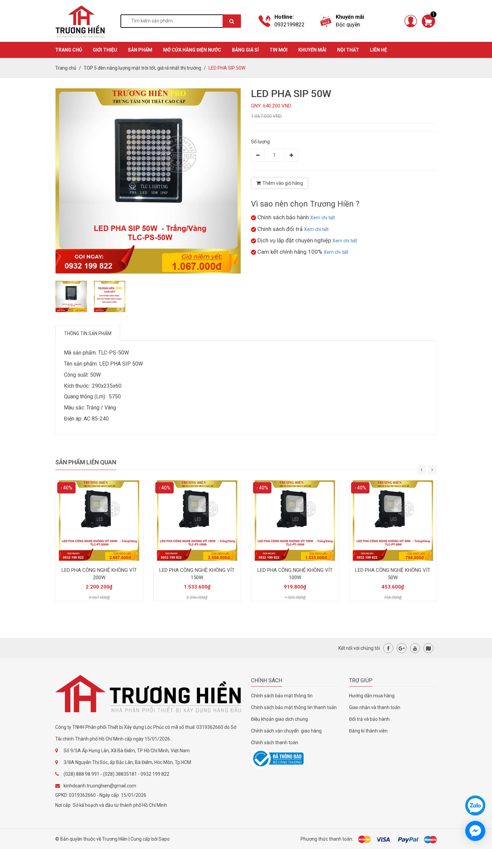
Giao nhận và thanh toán (374, 707)
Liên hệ (378, 50)
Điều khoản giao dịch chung (279, 719)
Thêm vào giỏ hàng (282, 183)
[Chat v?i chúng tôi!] (475, 831)
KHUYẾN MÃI (312, 50)
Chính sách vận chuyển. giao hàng (286, 731)
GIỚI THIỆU (105, 50)
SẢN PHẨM (140, 50)
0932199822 (289, 24)
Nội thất (348, 50)
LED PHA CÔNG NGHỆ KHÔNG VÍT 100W (295, 574)
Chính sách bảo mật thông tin (282, 695)
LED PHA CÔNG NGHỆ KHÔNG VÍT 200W (99, 574)
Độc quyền (348, 24)
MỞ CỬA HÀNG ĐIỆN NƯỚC (192, 50)
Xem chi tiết (322, 217)
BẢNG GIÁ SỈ (245, 50)
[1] (428, 20)
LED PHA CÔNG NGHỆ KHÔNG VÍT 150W (197, 574)
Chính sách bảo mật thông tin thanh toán (294, 707)
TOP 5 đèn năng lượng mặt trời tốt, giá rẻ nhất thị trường (142, 68)
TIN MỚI (278, 50)
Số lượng (260, 141)
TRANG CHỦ (68, 50)
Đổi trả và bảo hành (369, 719)
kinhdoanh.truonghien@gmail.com (100, 785)
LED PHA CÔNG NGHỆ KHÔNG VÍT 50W (392, 574)
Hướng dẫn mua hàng (372, 695)
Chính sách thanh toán (274, 742)
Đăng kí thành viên (368, 731)
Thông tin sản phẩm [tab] (87, 333)
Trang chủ (65, 68)
